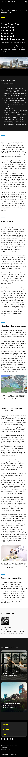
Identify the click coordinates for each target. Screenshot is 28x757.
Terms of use (3, 751)
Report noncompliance (5, 749)
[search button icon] (23, 1)
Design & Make (7, 9)
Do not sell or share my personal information (9, 745)
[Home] (10, 2)
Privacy (2, 744)
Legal (2, 752)
